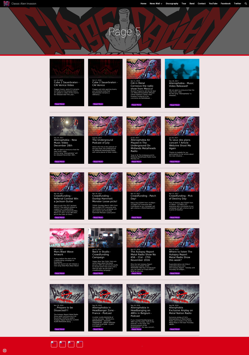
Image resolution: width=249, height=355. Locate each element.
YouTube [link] (213, 3)
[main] (124, 31)
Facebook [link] (226, 3)
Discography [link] (172, 3)
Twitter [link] (237, 3)
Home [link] (143, 3)
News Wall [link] (155, 3)
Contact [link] (202, 3)
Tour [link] (184, 3)
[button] (246, 4)
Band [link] (192, 3)
